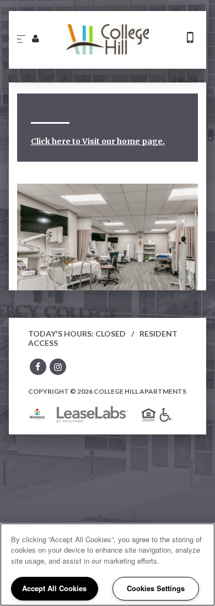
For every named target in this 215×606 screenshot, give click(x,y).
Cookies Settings (156, 588)
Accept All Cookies (54, 588)
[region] (107, 564)
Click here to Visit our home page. (98, 141)
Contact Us (113, 76)
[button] (38, 368)
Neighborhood (55, 76)
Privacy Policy (137, 104)
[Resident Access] (35, 38)
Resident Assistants (66, 104)
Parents (159, 76)
